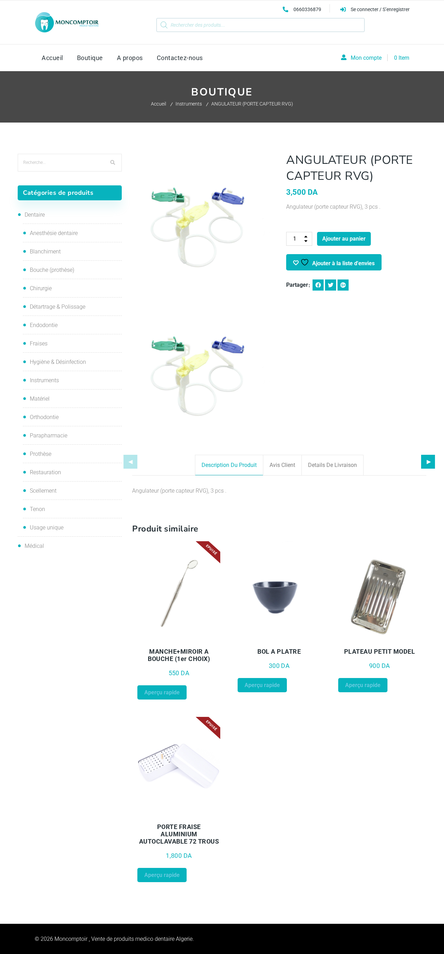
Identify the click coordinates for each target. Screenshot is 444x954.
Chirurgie (41, 288)
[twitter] (330, 285)
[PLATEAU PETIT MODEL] (379, 592)
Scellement (43, 490)
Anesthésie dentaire (54, 233)
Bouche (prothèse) (52, 270)
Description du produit (229, 465)
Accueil (158, 104)
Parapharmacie (48, 435)
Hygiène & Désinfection (58, 362)
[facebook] (318, 285)
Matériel (40, 398)
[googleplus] (343, 285)
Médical (34, 546)
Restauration (45, 472)
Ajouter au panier (344, 238)
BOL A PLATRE (279, 651)
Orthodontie (44, 417)
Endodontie (44, 325)
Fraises (39, 343)
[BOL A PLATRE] (279, 592)
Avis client (282, 465)
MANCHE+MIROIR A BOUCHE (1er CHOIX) (179, 655)
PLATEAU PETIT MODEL (379, 651)
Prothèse (40, 454)
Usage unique (46, 527)
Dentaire (35, 214)
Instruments (189, 104)
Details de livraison (332, 465)
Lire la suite (200, 639)
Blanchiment (45, 251)
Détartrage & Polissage (57, 306)
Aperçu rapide (158, 639)
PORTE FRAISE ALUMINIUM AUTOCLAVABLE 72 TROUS (179, 834)
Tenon (37, 509)
